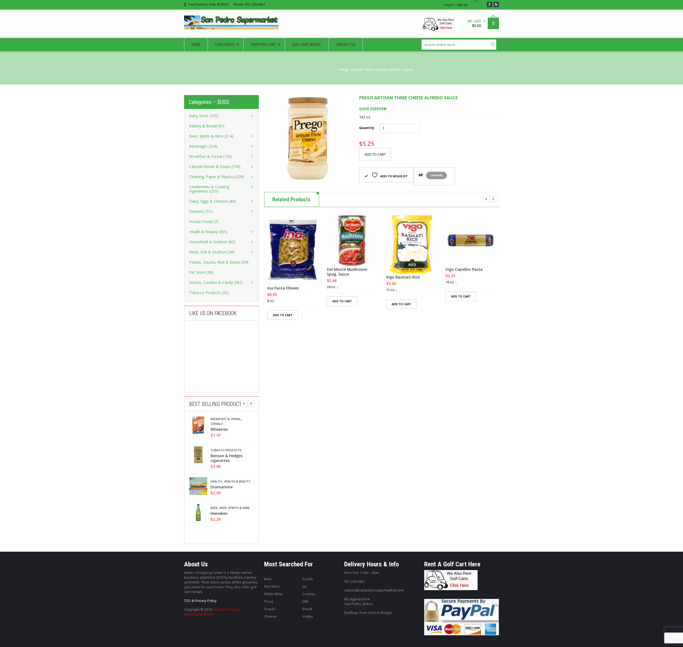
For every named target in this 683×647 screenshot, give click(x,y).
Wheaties (219, 429)
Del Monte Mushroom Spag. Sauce (347, 272)
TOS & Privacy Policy (200, 600)
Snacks (270, 608)
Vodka (307, 616)
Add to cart (375, 154)
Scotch (307, 579)
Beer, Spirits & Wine (235, 508)
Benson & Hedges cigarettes (227, 458)
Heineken (219, 513)
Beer (214, 508)
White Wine (273, 593)
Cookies (308, 593)
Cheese (270, 616)
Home (275, 69)
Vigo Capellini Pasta (464, 269)
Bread (307, 608)
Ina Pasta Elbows (283, 288)
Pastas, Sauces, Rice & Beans (310, 69)
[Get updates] (496, 4)
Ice (304, 586)
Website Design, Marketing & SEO (213, 612)
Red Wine (272, 586)
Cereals (217, 424)
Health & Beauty (237, 481)
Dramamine (222, 487)
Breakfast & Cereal (226, 419)
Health (216, 481)
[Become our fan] (489, 4)
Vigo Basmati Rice (403, 277)
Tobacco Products (226, 450)
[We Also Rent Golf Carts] (440, 26)
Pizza (268, 601)
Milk (305, 601)
